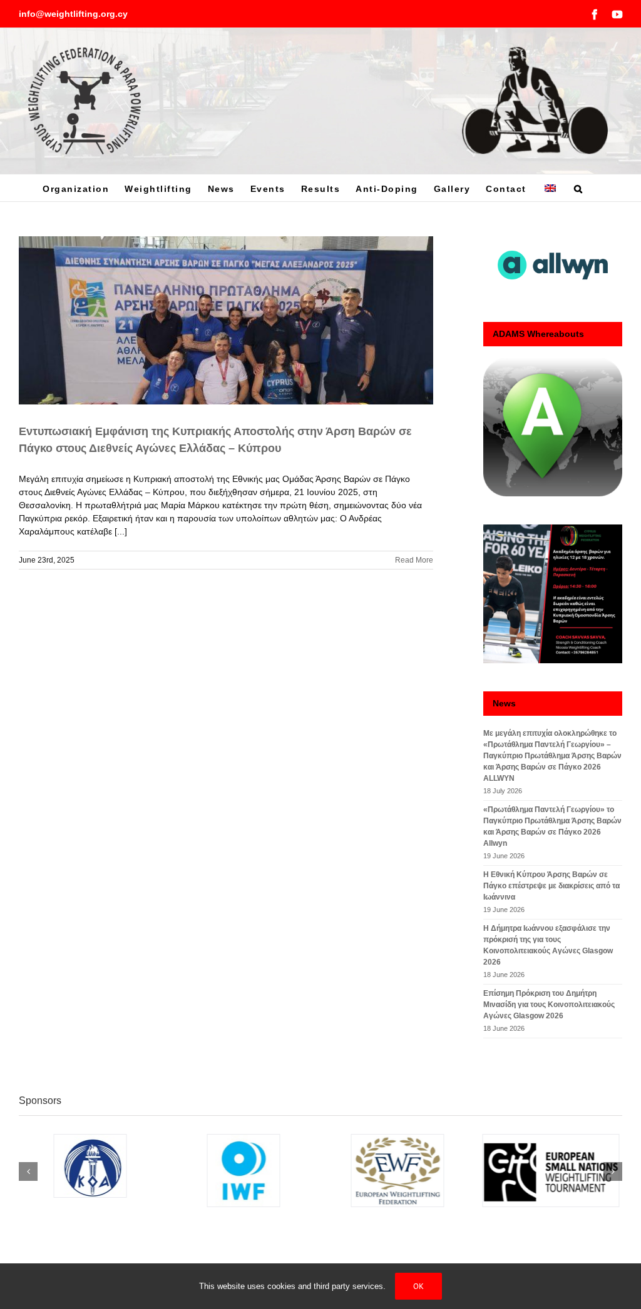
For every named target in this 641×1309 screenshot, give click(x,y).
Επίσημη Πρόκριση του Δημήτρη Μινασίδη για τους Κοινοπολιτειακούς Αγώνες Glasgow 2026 (549, 1004)
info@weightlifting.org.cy (73, 14)
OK (418, 1286)
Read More (414, 560)
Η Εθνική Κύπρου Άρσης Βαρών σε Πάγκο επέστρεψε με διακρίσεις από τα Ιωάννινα (551, 885)
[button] (578, 187)
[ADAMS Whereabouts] (552, 427)
